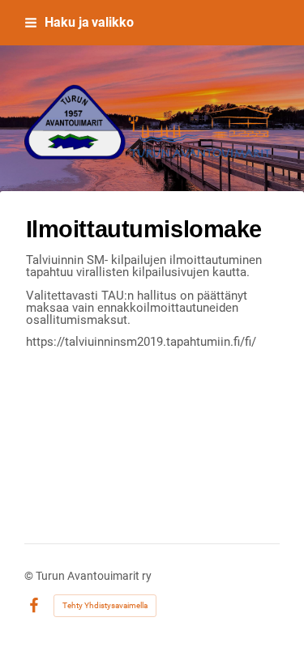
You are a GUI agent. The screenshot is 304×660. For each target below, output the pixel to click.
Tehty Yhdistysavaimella (105, 605)
